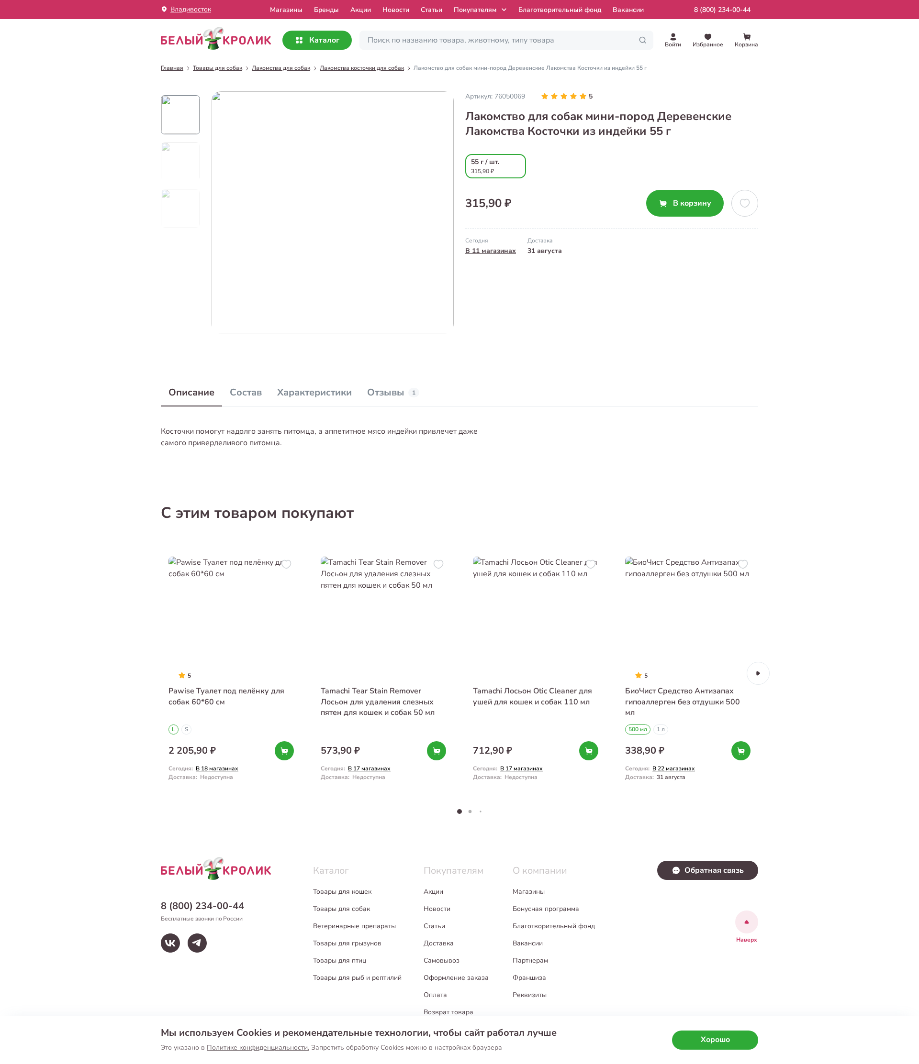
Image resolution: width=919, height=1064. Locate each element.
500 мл (637, 729)
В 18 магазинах (217, 768)
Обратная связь (714, 870)
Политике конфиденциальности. (258, 1047)
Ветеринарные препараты (354, 926)
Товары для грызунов (347, 943)
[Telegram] (197, 943)
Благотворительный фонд (559, 9)
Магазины (529, 891)
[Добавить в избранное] (744, 203)
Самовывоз (442, 960)
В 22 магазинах (673, 768)
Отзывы (391, 392)
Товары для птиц (339, 960)
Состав (246, 392)
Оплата (435, 994)
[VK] (170, 943)
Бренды (326, 9)
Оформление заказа (456, 977)
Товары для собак (341, 908)
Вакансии (628, 9)
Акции (360, 9)
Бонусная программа (546, 908)
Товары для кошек (342, 891)
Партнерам (530, 960)
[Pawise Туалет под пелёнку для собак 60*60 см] (231, 673)
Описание (191, 392)
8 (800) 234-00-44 (722, 9)
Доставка (439, 943)
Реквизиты (530, 994)
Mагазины (286, 9)
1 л (661, 729)
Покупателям (475, 9)
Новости (395, 9)
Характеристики (314, 392)
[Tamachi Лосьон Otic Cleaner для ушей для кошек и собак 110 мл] (535, 673)
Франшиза (529, 977)
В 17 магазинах (369, 768)
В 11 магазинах (490, 250)
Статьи (431, 9)
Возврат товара (448, 1012)
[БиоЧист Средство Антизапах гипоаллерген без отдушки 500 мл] (687, 673)
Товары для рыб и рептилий (357, 977)
